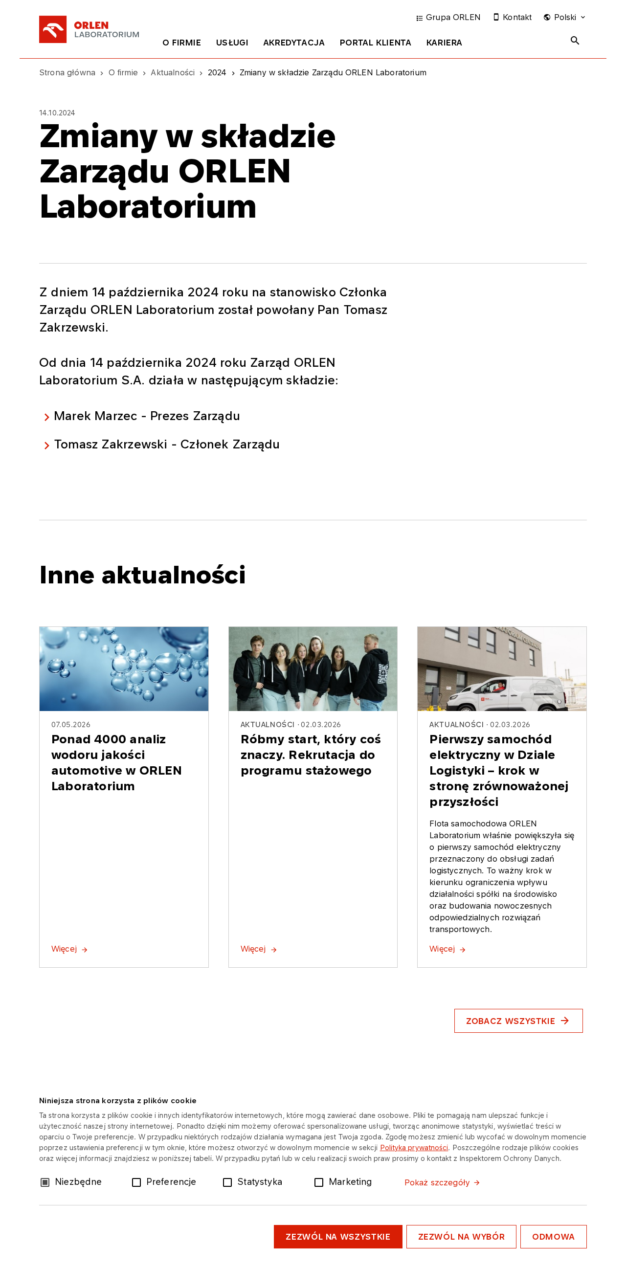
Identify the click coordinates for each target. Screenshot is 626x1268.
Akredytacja (294, 42)
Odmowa (553, 1237)
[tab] (181, 44)
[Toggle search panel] (575, 40)
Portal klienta (376, 42)
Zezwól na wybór (461, 1237)
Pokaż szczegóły (437, 1182)
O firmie (181, 42)
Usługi (232, 42)
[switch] (138, 1181)
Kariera (444, 42)
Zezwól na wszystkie (338, 1237)
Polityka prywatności (414, 1147)
